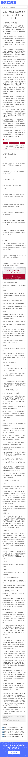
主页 (4, 7)
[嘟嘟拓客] (8, 2)
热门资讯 (12, 7)
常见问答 (7, 7)
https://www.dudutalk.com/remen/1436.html (12, 720)
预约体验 (13, 752)
